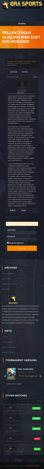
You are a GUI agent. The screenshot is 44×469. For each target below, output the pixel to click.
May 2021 (6, 289)
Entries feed (7, 342)
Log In (22, 248)
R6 (6, 401)
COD (13, 401)
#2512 (35, 77)
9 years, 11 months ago (20, 63)
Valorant (23, 401)
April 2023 (6, 279)
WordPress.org (8, 352)
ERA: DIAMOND (25, 369)
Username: (11, 230)
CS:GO (33, 401)
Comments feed (9, 347)
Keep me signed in (16, 243)
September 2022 (9, 284)
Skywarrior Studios (33, 466)
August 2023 (7, 274)
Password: (11, 236)
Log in (5, 337)
